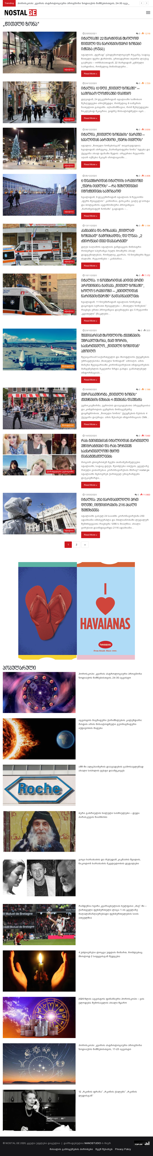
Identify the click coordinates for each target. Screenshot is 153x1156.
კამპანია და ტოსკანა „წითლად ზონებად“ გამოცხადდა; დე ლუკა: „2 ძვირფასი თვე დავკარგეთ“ (111, 236)
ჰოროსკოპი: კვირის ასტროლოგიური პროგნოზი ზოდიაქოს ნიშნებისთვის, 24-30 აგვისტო (76, 3)
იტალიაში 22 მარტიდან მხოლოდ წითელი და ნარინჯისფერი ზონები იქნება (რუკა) (111, 44)
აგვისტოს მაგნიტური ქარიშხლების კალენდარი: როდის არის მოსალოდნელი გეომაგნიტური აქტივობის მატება (110, 724)
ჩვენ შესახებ (104, 1149)
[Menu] (148, 13)
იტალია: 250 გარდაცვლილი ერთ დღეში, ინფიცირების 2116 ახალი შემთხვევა (109, 505)
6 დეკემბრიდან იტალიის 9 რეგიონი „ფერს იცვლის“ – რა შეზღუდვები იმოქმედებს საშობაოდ (112, 186)
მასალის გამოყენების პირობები (71, 1149)
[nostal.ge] (20, 13)
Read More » (90, 73)
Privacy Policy (123, 1149)
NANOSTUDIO (93, 1143)
